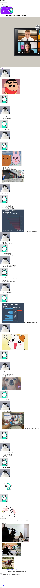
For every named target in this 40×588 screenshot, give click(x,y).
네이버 (3, 579)
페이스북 (3, 583)
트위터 (3, 577)
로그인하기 (5, 2)
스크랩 (1, 68)
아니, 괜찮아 (2, 2)
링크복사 (3, 585)
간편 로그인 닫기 (17, 574)
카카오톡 (3, 578)
